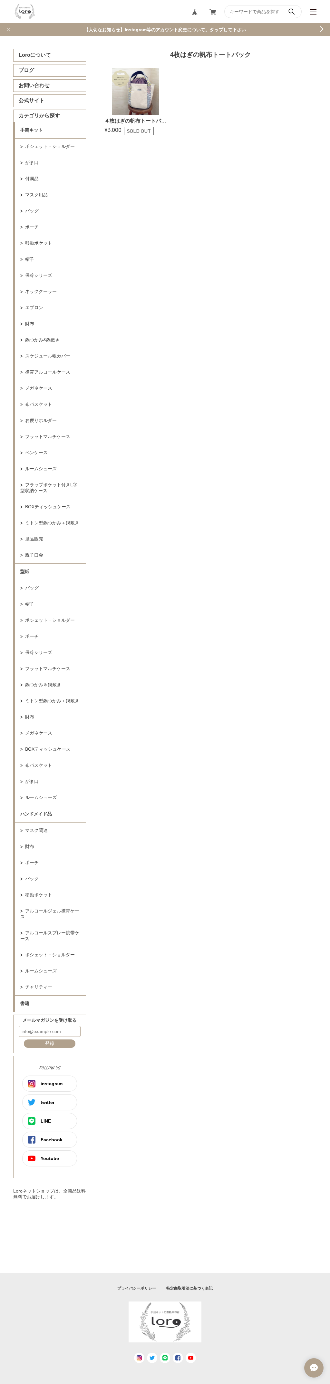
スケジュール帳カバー (47, 355)
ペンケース (36, 452)
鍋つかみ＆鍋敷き (43, 684)
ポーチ (32, 226)
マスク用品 (36, 194)
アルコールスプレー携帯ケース (49, 935)
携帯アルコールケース (47, 372)
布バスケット (38, 404)
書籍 (24, 1003)
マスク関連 (36, 830)
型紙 (24, 571)
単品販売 (34, 538)
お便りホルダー (41, 420)
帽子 (29, 259)
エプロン (34, 307)
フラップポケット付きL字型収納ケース (48, 487)
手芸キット (31, 129)
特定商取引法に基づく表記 (189, 1288)
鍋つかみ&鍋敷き (42, 339)
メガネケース (38, 388)
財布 (29, 323)
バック (32, 878)
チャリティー (38, 986)
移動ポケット (38, 243)
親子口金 (34, 555)
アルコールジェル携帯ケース (49, 913)
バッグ (32, 210)
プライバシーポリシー (136, 1288)
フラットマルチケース (47, 436)
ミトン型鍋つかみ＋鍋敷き (52, 522)
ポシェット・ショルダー (50, 146)
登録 (49, 1043)
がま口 (32, 162)
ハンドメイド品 (36, 813)
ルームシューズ (41, 468)
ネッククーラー (41, 291)
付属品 (32, 178)
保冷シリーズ (38, 275)
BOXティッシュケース (48, 506)
